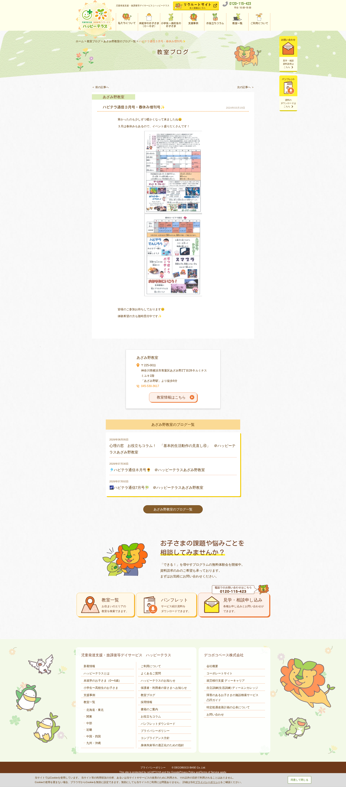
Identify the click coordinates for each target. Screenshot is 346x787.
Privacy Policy (187, 772)
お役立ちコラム (151, 716)
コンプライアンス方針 (155, 738)
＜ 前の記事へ (100, 87)
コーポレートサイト (219, 673)
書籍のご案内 (149, 709)
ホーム (80, 41)
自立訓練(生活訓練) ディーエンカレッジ (232, 687)
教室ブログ (93, 41)
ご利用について (151, 666)
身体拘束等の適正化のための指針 (162, 745)
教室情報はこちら (171, 397)
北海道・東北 (95, 709)
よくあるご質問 (151, 673)
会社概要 (212, 666)
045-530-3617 (150, 386)
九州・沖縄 (93, 743)
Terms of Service (209, 772)
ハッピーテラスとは (97, 673)
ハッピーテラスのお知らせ (158, 680)
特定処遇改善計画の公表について (228, 707)
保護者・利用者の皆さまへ (164, 687)
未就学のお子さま (102, 680)
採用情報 (146, 702)
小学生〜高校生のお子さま (101, 687)
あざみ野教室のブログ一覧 (119, 41)
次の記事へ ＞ (245, 87)
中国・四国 (93, 736)
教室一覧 (89, 702)
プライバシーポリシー (155, 730)
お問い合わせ (215, 714)
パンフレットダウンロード (158, 723)
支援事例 (89, 695)
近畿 (89, 729)
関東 (89, 716)
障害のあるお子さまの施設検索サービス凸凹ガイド (232, 697)
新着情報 (89, 666)
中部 (89, 723)
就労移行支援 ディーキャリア (226, 680)
